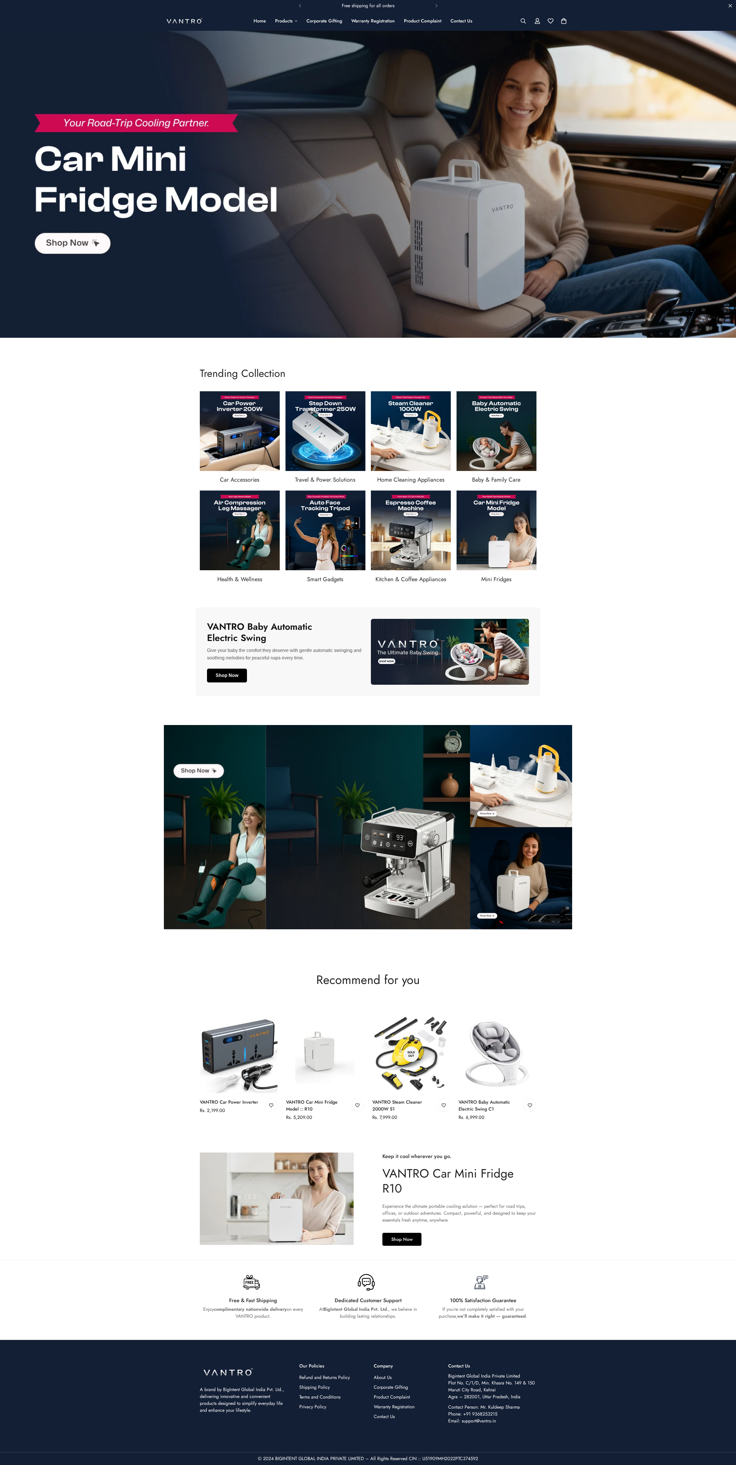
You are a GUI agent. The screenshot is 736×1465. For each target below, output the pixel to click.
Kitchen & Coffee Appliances (410, 579)
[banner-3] (521, 878)
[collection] (325, 431)
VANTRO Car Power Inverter (229, 1102)
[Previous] (299, 6)
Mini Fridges (496, 579)
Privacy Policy (312, 1406)
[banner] (215, 827)
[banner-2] (521, 776)
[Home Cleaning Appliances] (411, 431)
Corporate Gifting (324, 21)
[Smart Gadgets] (325, 530)
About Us (383, 1377)
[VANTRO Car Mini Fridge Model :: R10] (325, 1054)
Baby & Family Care (496, 480)
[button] (563, 21)
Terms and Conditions (319, 1397)
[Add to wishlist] (270, 1105)
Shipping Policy (314, 1387)
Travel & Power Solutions (325, 480)
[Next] (436, 6)
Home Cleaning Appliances (410, 480)
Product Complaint (422, 21)
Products (284, 21)
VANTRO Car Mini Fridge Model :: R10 (312, 1105)
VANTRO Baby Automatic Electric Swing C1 (484, 1105)
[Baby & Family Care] (496, 431)
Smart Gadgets (325, 579)
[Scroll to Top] (724, 1433)
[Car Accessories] (240, 431)
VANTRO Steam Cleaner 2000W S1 (397, 1105)
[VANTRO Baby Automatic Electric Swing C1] (497, 1054)
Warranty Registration (373, 21)
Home (260, 21)
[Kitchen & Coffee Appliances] (411, 530)
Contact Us (461, 21)
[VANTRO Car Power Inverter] (238, 1054)
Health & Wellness (239, 579)
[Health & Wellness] (240, 530)
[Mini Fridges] (496, 530)
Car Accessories (239, 480)
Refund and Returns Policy (324, 1377)
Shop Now (227, 675)
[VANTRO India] (185, 21)
